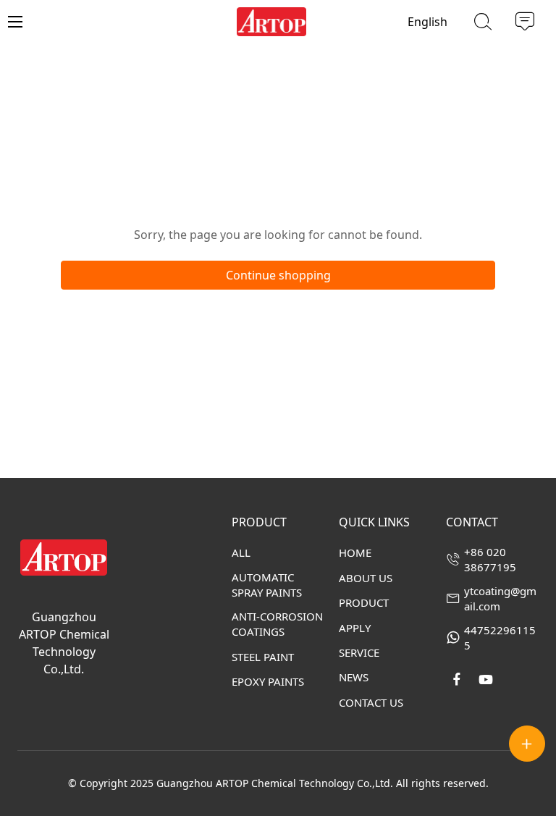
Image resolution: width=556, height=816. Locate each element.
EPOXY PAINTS (268, 681)
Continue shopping (278, 275)
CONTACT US (371, 702)
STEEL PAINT (263, 656)
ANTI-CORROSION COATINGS (277, 624)
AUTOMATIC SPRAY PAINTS (267, 585)
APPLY (355, 628)
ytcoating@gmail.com (500, 598)
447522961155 (500, 637)
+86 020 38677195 (490, 559)
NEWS (353, 677)
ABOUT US (365, 578)
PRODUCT (364, 602)
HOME (355, 552)
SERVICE (359, 652)
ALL (241, 552)
